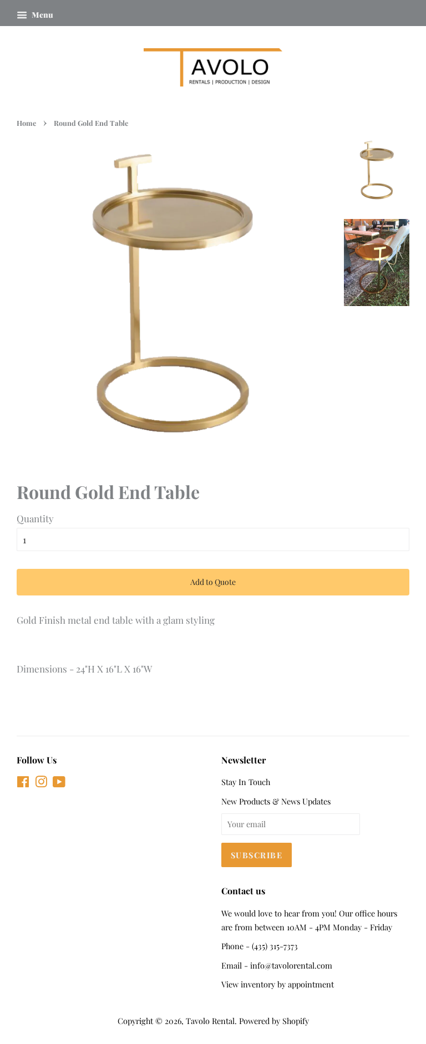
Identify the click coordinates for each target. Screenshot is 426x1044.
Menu (41, 14)
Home (26, 123)
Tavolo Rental (210, 1020)
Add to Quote (213, 582)
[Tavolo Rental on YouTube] (59, 783)
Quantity (35, 518)
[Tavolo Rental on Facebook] (23, 783)
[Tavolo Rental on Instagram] (41, 783)
